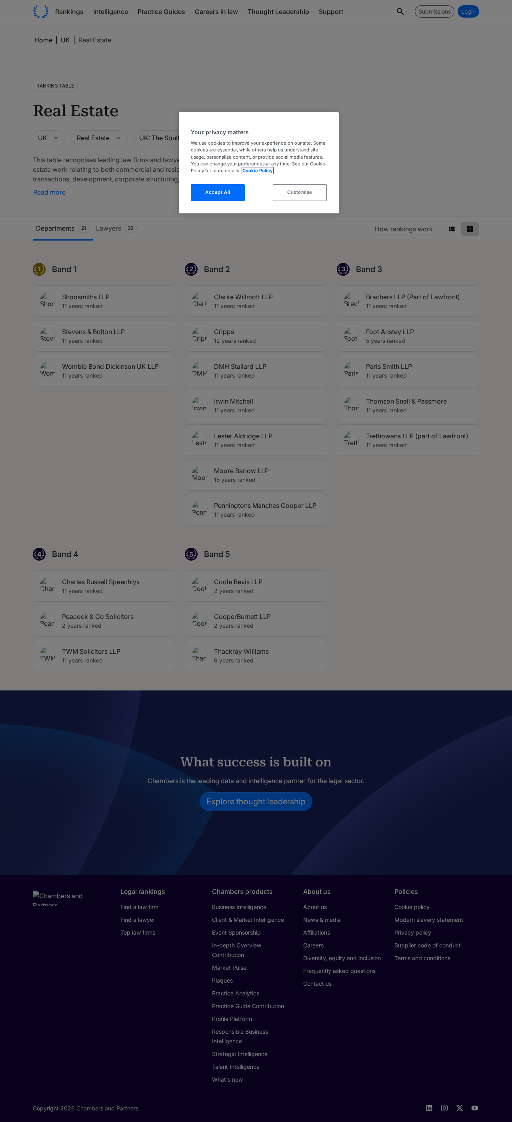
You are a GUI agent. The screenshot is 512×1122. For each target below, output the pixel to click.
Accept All (217, 192)
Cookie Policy (257, 170)
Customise (299, 192)
